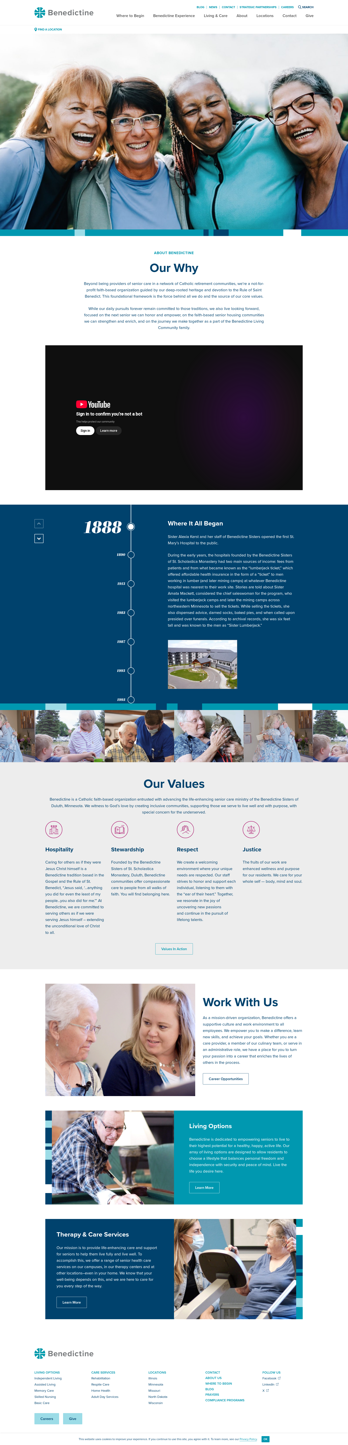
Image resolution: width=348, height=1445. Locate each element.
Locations (265, 16)
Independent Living (48, 1378)
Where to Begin (130, 16)
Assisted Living (44, 1384)
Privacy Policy (248, 1439)
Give (310, 16)
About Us (213, 1378)
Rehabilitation (100, 1378)
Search (308, 7)
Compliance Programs (225, 1400)
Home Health (100, 1390)
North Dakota (157, 1396)
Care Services (103, 1372)
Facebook (269, 1378)
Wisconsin (155, 1403)
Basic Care (41, 1403)
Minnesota (155, 1384)
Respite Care (100, 1384)
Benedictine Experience (174, 16)
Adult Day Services (104, 1396)
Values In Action (174, 949)
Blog (200, 7)
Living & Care (215, 16)
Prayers (212, 1394)
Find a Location (50, 29)
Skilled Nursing (45, 1396)
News (213, 7)
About (242, 16)
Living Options (47, 1372)
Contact (290, 16)
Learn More (204, 1187)
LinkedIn (268, 1384)
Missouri (154, 1390)
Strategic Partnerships (258, 7)
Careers (287, 7)
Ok (266, 1439)
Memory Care (44, 1390)
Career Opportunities (226, 1079)
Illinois (152, 1378)
